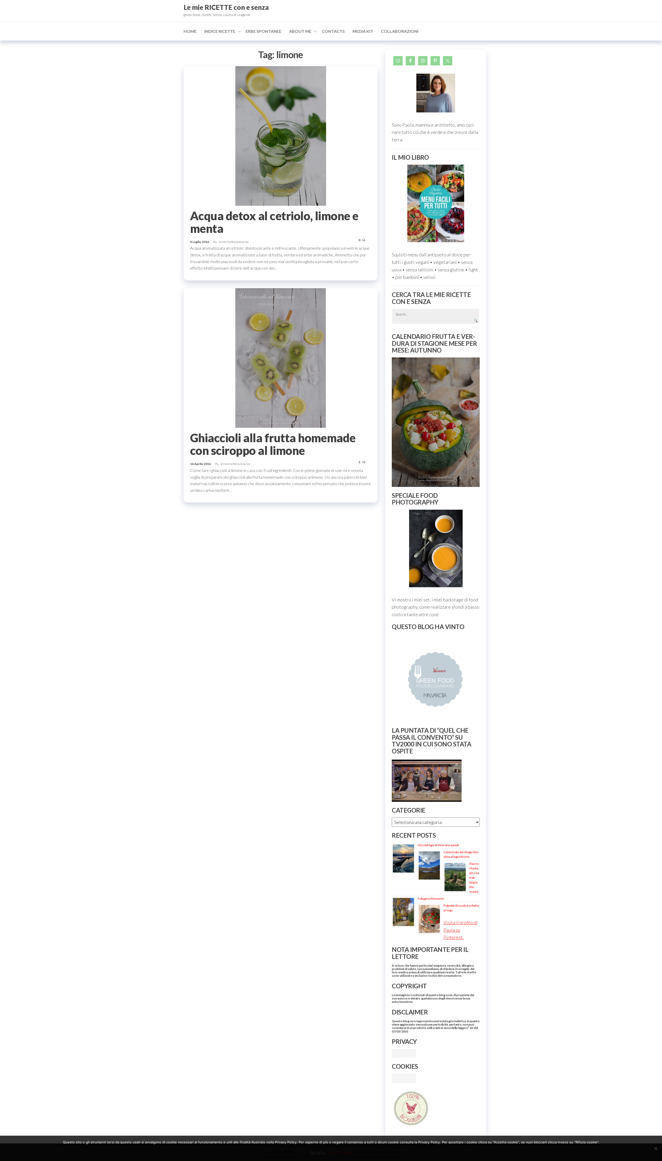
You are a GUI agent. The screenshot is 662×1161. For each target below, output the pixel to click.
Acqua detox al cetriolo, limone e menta (274, 222)
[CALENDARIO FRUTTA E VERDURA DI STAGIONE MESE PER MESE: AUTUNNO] (436, 422)
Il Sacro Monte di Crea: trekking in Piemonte (474, 877)
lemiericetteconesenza (234, 242)
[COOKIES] (404, 1078)
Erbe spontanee (263, 31)
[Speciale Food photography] (436, 548)
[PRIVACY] (404, 1053)
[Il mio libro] (436, 203)
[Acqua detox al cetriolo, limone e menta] (280, 135)
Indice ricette (219, 31)
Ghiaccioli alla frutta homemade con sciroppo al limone (273, 444)
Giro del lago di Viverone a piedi (438, 845)
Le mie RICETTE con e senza (226, 7)
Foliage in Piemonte (431, 898)
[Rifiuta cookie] (655, 1148)
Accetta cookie (281, 1151)
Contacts (333, 31)
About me (300, 31)
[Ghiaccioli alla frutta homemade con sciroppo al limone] (280, 357)
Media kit (362, 31)
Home (190, 31)
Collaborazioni (399, 31)
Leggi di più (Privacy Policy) (372, 1151)
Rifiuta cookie (321, 1151)
